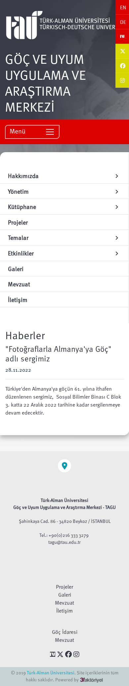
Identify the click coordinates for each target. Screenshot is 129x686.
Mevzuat (64, 603)
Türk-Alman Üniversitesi (50, 672)
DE (123, 22)
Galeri (64, 595)
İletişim (64, 611)
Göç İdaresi (64, 632)
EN (123, 7)
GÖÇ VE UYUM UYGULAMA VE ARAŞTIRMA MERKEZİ (45, 82)
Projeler (64, 587)
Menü (18, 131)
